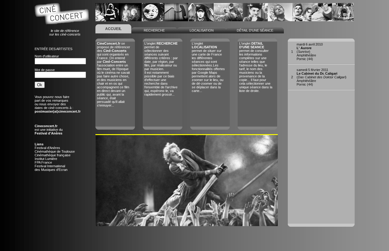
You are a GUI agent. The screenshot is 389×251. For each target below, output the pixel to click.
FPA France (43, 162)
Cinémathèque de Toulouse (55, 151)
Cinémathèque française (53, 155)
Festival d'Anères (47, 148)
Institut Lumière (46, 159)
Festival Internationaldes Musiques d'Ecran (51, 167)
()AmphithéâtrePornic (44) (310, 51)
